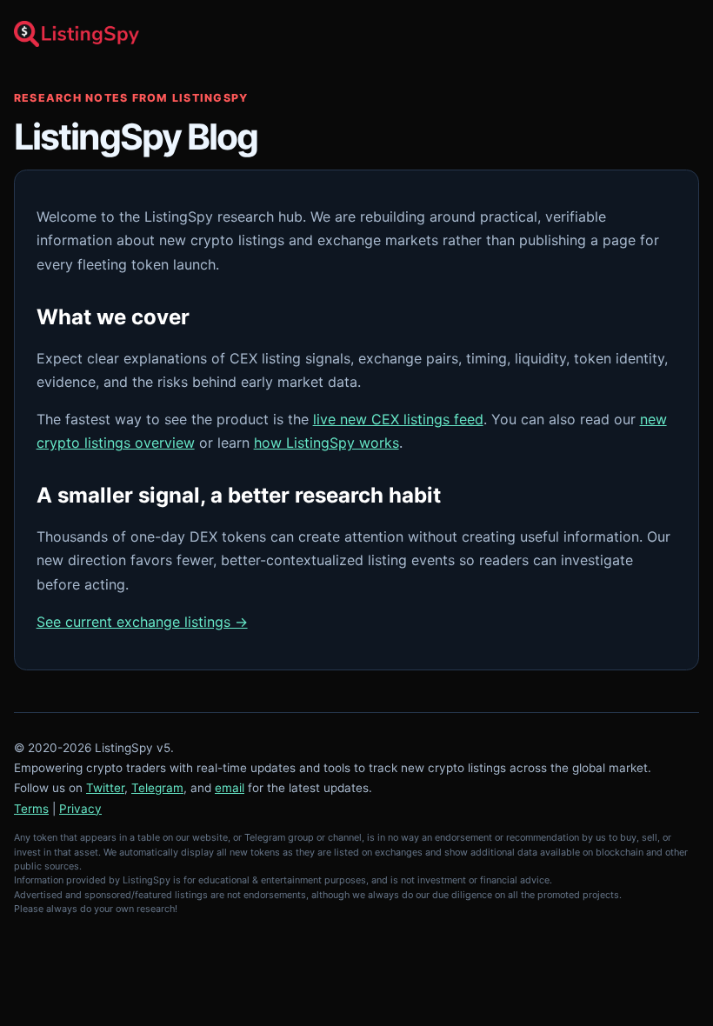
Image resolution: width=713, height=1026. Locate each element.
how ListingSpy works (326, 442)
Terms (31, 809)
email (229, 788)
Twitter (105, 788)
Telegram (157, 788)
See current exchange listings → (142, 621)
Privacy (80, 809)
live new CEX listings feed (398, 419)
